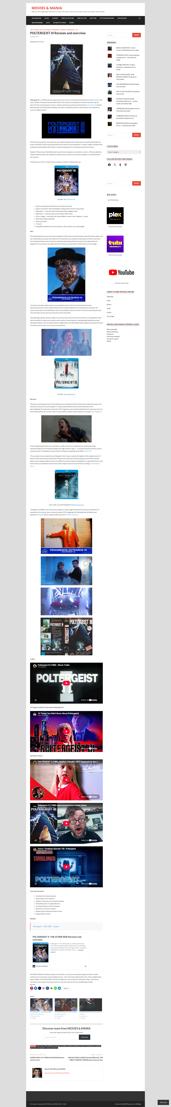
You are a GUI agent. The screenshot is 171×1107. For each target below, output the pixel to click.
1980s (31, 29)
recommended (37, 22)
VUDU (109, 312)
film (41, 1046)
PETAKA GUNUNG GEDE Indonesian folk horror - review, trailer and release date (127, 101)
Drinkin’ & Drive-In (72, 515)
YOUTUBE (110, 316)
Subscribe (84, 1037)
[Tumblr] (120, 164)
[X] (114, 164)
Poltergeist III (90, 1046)
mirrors (76, 1046)
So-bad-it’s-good (112, 339)
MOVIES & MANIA (47, 8)
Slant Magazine (96, 411)
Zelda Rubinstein (52, 1048)
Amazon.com (70, 199)
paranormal (56, 29)
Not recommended (113, 336)
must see (93, 18)
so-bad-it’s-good (59, 22)
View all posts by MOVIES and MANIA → (58, 1073)
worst (71, 22)
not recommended (107, 18)
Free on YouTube (67, 18)
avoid (46, 18)
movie (83, 1046)
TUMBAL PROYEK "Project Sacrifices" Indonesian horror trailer (126, 67)
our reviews (122, 18)
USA (77, 29)
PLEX (108, 301)
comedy (55, 18)
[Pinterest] (125, 164)
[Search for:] (124, 35)
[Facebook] (109, 164)
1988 (38, 1046)
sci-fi (48, 22)
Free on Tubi (81, 18)
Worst (109, 341)
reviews (63, 29)
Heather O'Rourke (61, 1046)
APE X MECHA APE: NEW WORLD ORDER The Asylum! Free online (126, 76)
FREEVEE (110, 297)
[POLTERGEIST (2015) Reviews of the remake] (90, 1004)
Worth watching (112, 332)
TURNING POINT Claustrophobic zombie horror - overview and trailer (127, 57)
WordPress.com (128, 1104)
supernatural (70, 29)
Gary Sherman (91, 105)
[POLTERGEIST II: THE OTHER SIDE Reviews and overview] (41, 1004)
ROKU (109, 304)
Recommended (112, 329)
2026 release (36, 18)
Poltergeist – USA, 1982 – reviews (46, 926)
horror (36, 29)
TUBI (108, 308)
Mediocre (110, 334)
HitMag (138, 1104)
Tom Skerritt (41, 1048)
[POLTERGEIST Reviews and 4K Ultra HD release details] (66, 1004)
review (98, 1046)
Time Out (88, 451)
